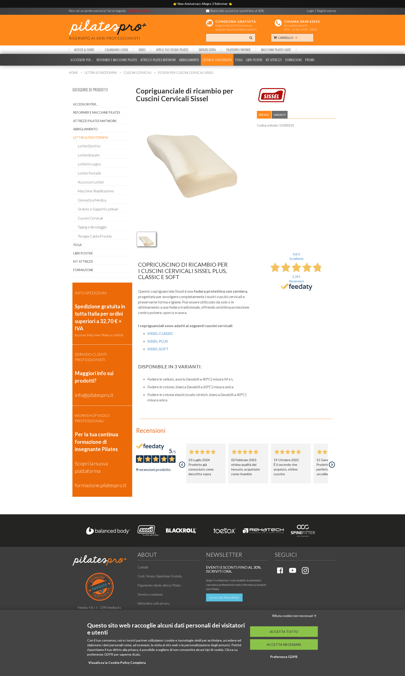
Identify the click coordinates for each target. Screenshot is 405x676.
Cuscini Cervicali (90, 218)
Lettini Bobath (89, 155)
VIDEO (142, 49)
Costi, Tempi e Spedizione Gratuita (160, 576)
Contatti (143, 567)
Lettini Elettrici (89, 146)
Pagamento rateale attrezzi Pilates (159, 585)
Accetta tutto (284, 632)
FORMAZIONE (293, 59)
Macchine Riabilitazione (96, 191)
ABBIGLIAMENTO (189, 59)
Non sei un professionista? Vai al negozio (98, 11)
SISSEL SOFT (158, 349)
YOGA (239, 59)
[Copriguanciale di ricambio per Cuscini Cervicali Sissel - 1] (146, 239)
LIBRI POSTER (254, 59)
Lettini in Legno (89, 164)
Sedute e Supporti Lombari (98, 209)
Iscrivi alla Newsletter (224, 597)
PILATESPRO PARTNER (238, 49)
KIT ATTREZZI (274, 59)
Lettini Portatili (89, 173)
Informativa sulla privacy (153, 603)
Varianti (280, 114)
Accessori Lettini (91, 182)
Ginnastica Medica (92, 200)
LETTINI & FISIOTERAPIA (217, 59)
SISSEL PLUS (157, 341)
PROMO (310, 59)
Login (310, 11)
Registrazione (326, 11)
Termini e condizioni (150, 594)
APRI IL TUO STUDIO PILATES (172, 49)
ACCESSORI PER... (82, 59)
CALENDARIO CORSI (116, 49)
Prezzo (264, 114)
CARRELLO (287, 38)
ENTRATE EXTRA (207, 49)
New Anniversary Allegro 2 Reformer (203, 4)
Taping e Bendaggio (92, 227)
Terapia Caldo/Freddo (95, 236)
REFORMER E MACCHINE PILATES (117, 59)
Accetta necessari (284, 644)
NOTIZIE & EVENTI (84, 49)
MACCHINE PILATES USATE (276, 49)
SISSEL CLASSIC (160, 333)
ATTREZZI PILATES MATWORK (158, 59)
